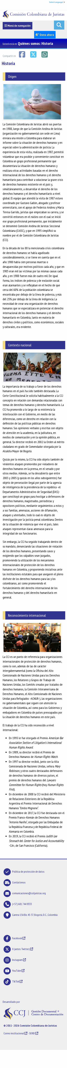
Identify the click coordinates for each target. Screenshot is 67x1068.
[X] (33, 54)
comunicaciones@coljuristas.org (29, 893)
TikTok (15, 981)
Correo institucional (14, 1033)
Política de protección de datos (28, 871)
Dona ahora (46, 35)
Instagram (17, 960)
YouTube (16, 970)
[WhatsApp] (44, 54)
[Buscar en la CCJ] (59, 25)
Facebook (17, 938)
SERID (32, 1033)
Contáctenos (19, 882)
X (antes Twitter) (21, 949)
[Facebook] (22, 54)
